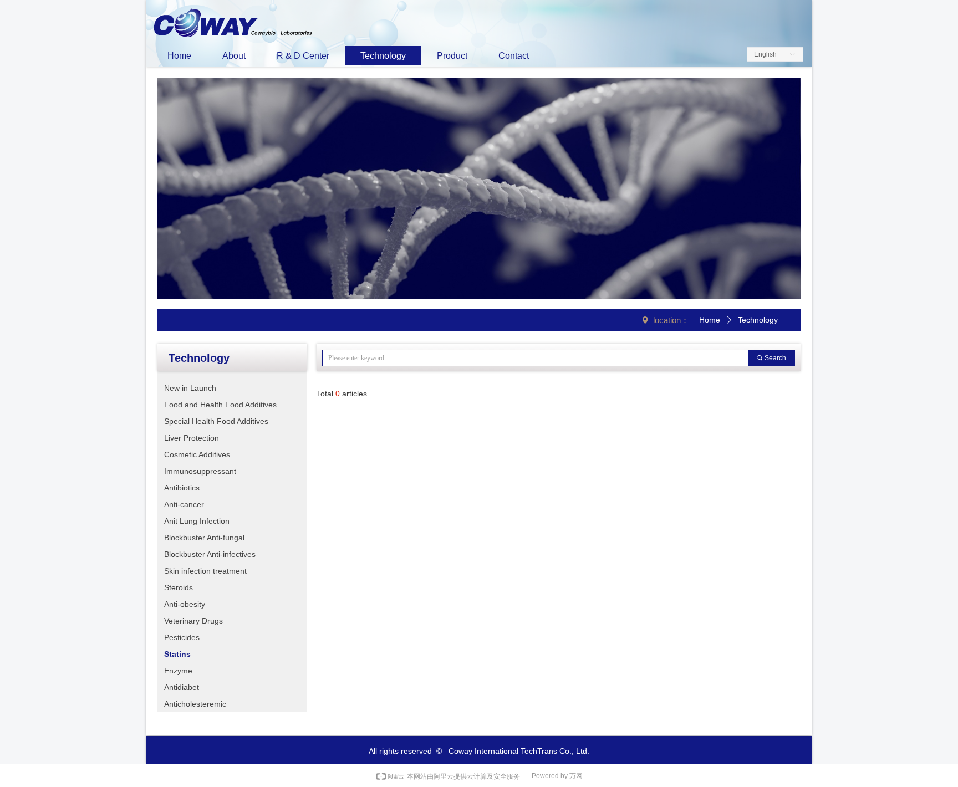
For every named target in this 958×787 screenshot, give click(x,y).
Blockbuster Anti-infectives (210, 554)
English (765, 54)
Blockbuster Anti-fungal (204, 537)
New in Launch (190, 388)
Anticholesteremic (195, 703)
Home (709, 319)
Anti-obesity (184, 604)
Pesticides (182, 637)
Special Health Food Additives (216, 421)
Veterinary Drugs (193, 620)
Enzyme (178, 670)
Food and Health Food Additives (220, 404)
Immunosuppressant (200, 471)
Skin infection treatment (205, 570)
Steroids (178, 587)
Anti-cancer (184, 504)
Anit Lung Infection (197, 521)
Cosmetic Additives (197, 454)
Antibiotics (182, 487)
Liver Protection (191, 437)
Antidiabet (181, 687)
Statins (177, 654)
